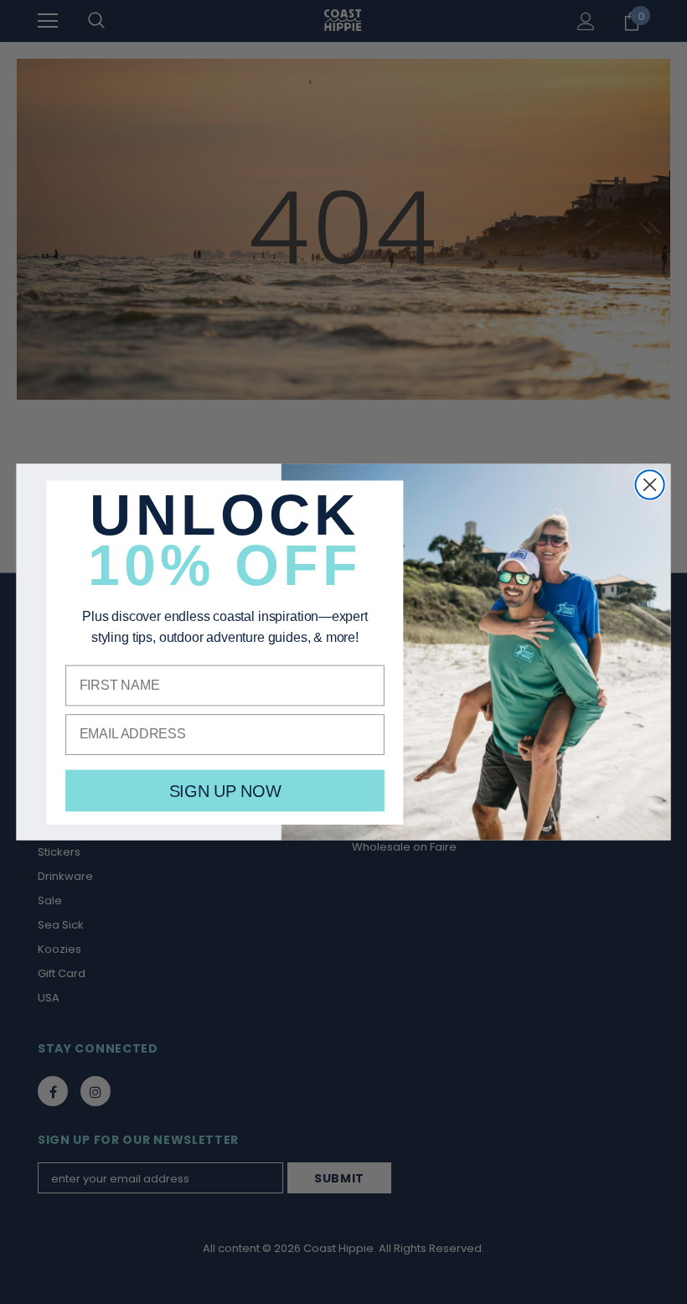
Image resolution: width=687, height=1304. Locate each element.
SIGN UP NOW (225, 790)
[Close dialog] (650, 484)
